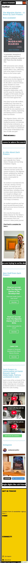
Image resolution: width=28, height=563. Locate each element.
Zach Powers (8, 3)
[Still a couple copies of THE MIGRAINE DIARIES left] (14, 465)
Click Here (14, 302)
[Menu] (24, 2)
